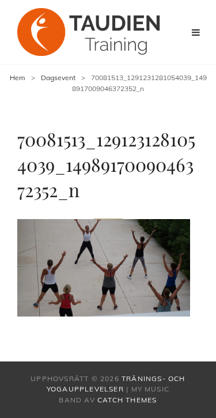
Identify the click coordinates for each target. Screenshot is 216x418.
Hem (17, 77)
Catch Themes (127, 400)
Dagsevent (58, 77)
